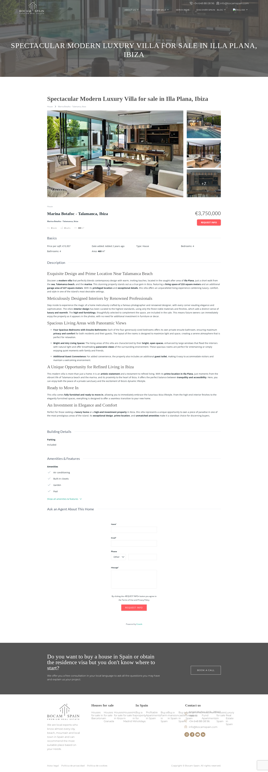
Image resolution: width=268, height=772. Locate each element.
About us (130, 10)
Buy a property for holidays (141, 717)
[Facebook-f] (192, 734)
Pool (55, 491)
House (50, 106)
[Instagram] (186, 734)
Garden (57, 485)
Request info (209, 222)
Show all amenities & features (62, 499)
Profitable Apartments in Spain (153, 715)
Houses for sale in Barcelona (97, 715)
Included (51, 444)
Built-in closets (61, 478)
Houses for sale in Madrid (128, 717)
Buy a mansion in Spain (173, 715)
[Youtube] (197, 734)
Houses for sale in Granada (109, 717)
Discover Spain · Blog (210, 10)
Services (181, 10)
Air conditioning (61, 472)
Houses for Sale (156, 10)
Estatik (139, 624)
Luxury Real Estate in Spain (230, 718)
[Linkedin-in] (203, 734)
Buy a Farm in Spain (164, 717)
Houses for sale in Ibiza (118, 715)
